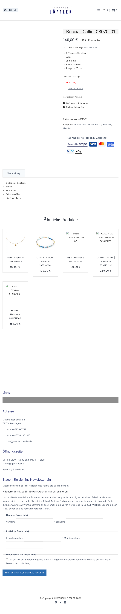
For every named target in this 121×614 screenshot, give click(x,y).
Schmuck (107, 124)
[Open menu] (99, 10)
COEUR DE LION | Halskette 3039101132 (106, 261)
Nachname (59, 521)
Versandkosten (90, 47)
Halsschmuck (80, 124)
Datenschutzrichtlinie (17, 563)
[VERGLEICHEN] (22, 242)
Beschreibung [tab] (13, 173)
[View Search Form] (108, 10)
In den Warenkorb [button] (45, 299)
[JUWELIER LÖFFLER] (60, 10)
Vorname (10, 521)
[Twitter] (60, 602)
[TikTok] (15, 10)
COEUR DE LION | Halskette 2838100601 (45, 261)
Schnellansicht (22, 236)
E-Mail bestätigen (71, 538)
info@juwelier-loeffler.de (19, 441)
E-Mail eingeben (14, 538)
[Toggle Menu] (114, 400)
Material (67, 128)
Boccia (98, 124)
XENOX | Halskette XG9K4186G (15, 314)
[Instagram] (10, 10)
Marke (91, 124)
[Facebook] (5, 10)
